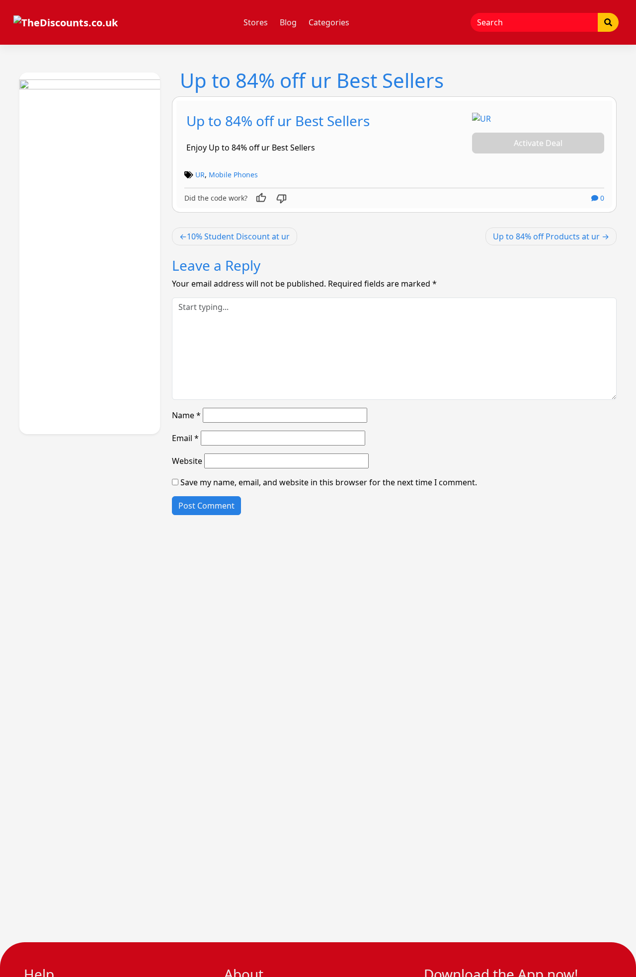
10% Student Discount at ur (238, 236)
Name (186, 415)
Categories (329, 22)
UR (200, 174)
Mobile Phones (233, 174)
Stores (255, 22)
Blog (288, 22)
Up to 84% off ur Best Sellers (278, 120)
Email (185, 438)
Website (187, 460)
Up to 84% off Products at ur (546, 236)
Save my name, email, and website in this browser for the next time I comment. (328, 482)
